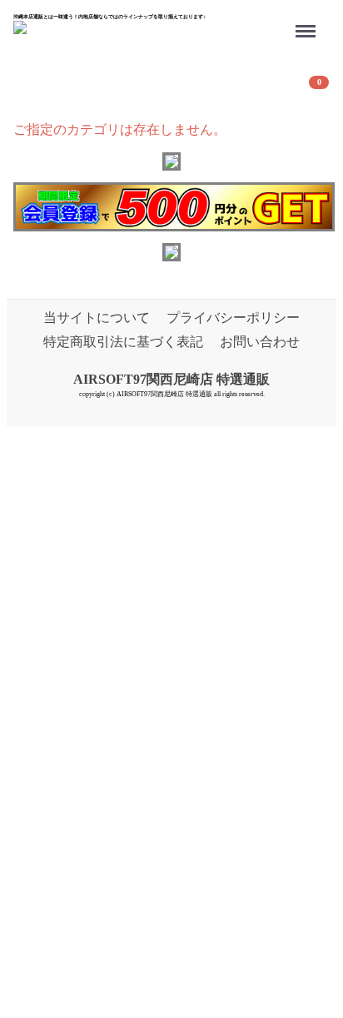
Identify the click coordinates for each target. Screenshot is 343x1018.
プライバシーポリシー (233, 317)
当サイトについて (96, 317)
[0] (34, 90)
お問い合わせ (260, 342)
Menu (308, 20)
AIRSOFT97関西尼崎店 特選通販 (171, 379)
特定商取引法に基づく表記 (123, 342)
